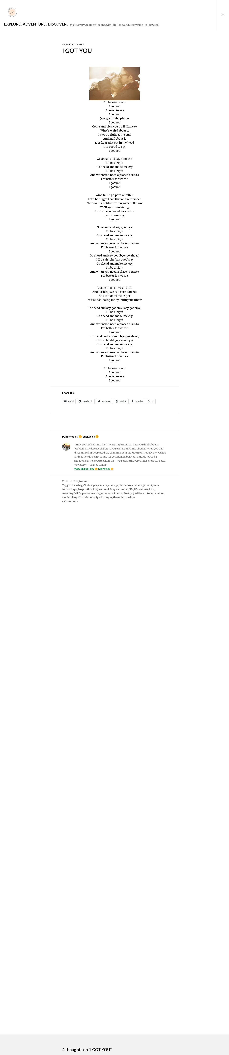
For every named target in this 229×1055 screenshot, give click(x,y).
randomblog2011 (72, 497)
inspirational (101, 489)
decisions (125, 485)
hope (74, 489)
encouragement (142, 485)
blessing (77, 485)
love (151, 489)
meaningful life (71, 493)
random (159, 493)
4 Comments (70, 501)
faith (156, 485)
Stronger (106, 497)
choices (102, 485)
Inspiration (81, 481)
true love (130, 497)
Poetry (128, 493)
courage (113, 485)
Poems (118, 493)
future (66, 489)
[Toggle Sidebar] (223, 15)
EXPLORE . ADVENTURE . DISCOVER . (36, 24)
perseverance (90, 493)
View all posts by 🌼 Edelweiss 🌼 (93, 468)
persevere (106, 493)
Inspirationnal (119, 489)
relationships (92, 497)
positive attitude (143, 493)
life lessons (141, 489)
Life (131, 489)
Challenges (90, 485)
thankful (118, 497)
